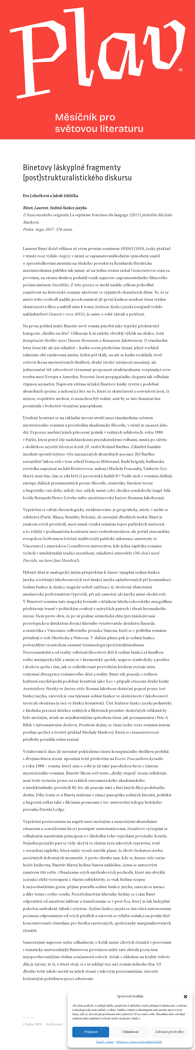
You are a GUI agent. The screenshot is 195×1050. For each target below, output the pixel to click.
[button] (185, 996)
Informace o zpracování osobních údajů (139, 1042)
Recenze (56, 1024)
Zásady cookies (105, 1042)
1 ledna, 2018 (32, 1024)
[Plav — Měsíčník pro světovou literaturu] (97, 69)
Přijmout (91, 1032)
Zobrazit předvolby (169, 1032)
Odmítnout (130, 1032)
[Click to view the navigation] (179, 69)
